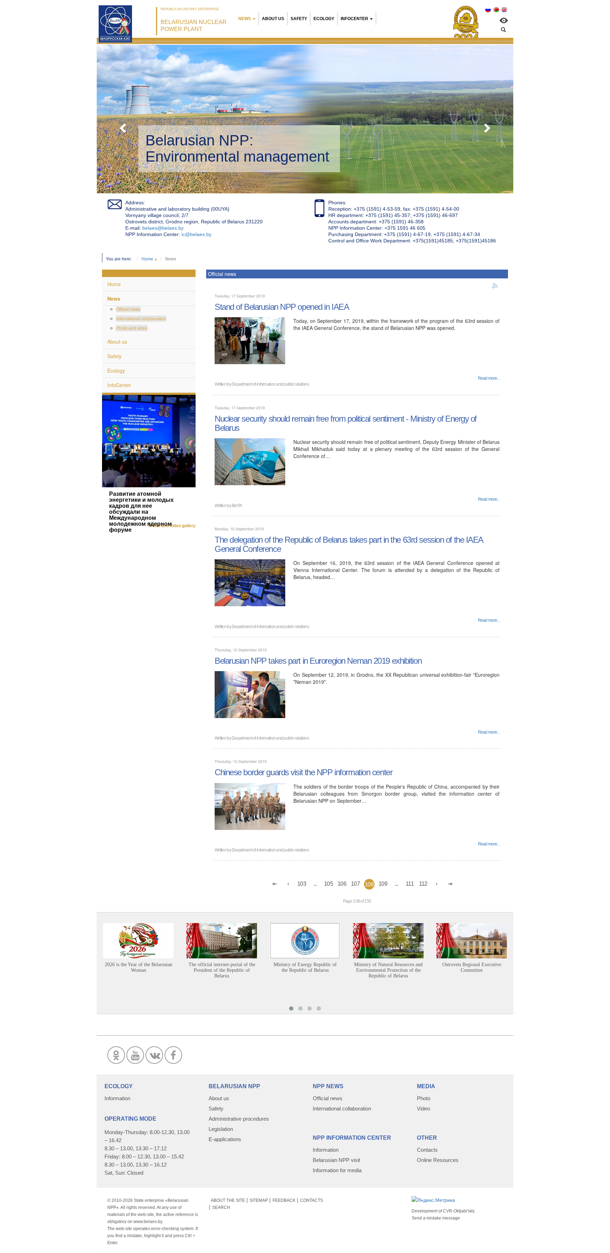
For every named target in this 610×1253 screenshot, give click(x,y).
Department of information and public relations (270, 384)
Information (117, 1098)
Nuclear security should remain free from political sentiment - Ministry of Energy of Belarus (346, 423)
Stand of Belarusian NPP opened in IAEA (282, 307)
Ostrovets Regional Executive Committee (471, 967)
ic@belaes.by (196, 234)
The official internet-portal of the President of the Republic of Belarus (222, 970)
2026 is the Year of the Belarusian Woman (138, 967)
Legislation (221, 1129)
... (315, 884)
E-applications (225, 1139)
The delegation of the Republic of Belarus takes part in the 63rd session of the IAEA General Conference (349, 544)
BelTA (237, 505)
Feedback (284, 1200)
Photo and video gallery (172, 525)
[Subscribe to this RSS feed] (495, 286)
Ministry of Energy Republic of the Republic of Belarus (305, 967)
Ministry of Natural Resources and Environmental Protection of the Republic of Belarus (388, 970)
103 (301, 884)
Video (423, 1109)
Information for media (337, 1170)
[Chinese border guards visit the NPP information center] (250, 805)
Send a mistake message (436, 1218)
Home (114, 284)
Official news (128, 309)
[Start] (275, 884)
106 (341, 884)
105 (328, 884)
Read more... (489, 378)
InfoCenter (354, 18)
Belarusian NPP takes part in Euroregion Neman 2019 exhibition (318, 660)
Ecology (323, 18)
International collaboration (141, 318)
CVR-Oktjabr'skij (458, 1211)
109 (382, 884)
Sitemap (259, 1200)
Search (221, 1207)
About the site (228, 1200)
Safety (299, 18)
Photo (423, 1098)
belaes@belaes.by (163, 228)
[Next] (437, 884)
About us (273, 18)
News (244, 18)
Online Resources (438, 1160)
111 (410, 884)
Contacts (427, 1150)
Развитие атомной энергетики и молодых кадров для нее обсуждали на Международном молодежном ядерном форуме (141, 512)
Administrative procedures (239, 1119)
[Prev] (288, 884)
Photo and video (132, 328)
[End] (450, 884)
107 (355, 884)
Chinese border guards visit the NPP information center (303, 772)
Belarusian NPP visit (336, 1160)
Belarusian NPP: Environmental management (237, 148)
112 (423, 884)
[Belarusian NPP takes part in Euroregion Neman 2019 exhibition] (250, 693)
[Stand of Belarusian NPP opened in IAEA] (250, 340)
